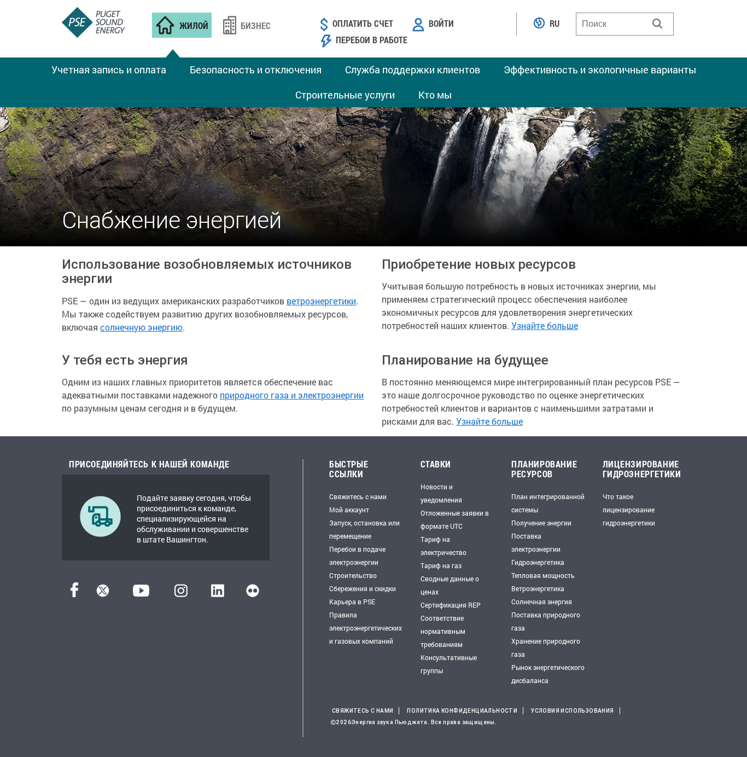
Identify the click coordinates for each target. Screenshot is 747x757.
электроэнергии (331, 395)
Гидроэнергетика (537, 562)
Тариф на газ (441, 565)
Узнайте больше (544, 325)
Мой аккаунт (349, 509)
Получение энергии (541, 522)
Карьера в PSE (352, 601)
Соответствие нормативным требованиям (443, 631)
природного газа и (259, 395)
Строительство (353, 575)
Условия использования (572, 710)
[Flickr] (252, 593)
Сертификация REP (451, 604)
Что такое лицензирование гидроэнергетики (629, 509)
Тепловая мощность (543, 575)
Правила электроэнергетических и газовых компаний (365, 627)
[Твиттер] (102, 593)
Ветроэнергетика (537, 588)
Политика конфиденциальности (462, 710)
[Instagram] (181, 593)
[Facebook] (74, 593)
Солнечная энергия (541, 601)
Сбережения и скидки (362, 588)
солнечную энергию (141, 327)
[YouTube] (141, 593)
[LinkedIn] (217, 593)
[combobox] (624, 24)
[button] (657, 23)
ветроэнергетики (321, 301)
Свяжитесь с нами (358, 496)
